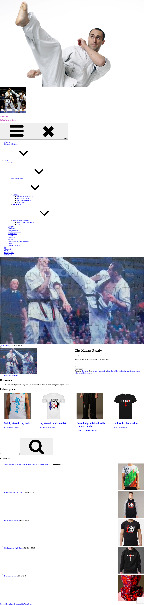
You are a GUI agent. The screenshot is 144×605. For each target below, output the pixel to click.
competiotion (102, 371)
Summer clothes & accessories (18, 241)
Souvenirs (11, 243)
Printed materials (14, 245)
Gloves (10, 239)
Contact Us (8, 255)
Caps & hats (12, 234)
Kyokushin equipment (15, 178)
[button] (1, 347)
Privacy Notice (9, 253)
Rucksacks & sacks (14, 232)
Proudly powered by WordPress (21, 604)
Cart (5, 247)
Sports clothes (13, 230)
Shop (6, 160)
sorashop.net (4, 116)
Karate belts (17, 204)
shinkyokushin (80, 373)
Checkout (7, 249)
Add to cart (79, 369)
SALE (10, 162)
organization (131, 371)
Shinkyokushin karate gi (25, 196)
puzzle (138, 371)
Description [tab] (8, 375)
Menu (65, 138)
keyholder (114, 371)
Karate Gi (16, 195)
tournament (89, 373)
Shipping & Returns (10, 144)
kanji (108, 371)
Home (2, 345)
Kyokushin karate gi (23, 198)
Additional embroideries (21, 220)
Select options (14, 428)
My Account (8, 251)
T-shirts (10, 236)
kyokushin (122, 371)
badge (95, 371)
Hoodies (11, 226)
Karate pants (21, 202)
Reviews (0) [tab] (16, 375)
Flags (18, 224)
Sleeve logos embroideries (25, 222)
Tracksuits (11, 228)
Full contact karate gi (24, 200)
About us (7, 142)
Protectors (11, 237)
